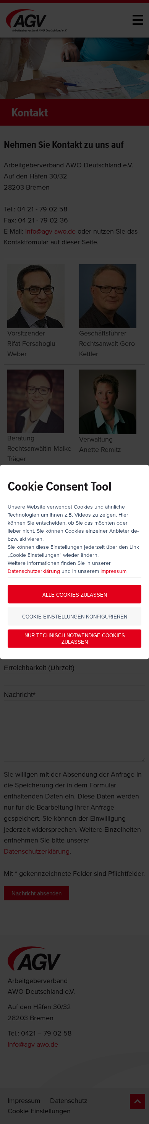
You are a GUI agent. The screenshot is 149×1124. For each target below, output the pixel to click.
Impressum (113, 571)
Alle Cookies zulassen (74, 594)
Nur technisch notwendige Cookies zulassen (74, 639)
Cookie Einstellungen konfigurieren (74, 616)
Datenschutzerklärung (34, 571)
